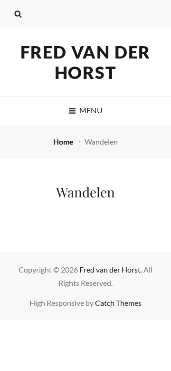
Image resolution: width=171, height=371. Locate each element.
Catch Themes (118, 302)
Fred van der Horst (85, 62)
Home (64, 141)
